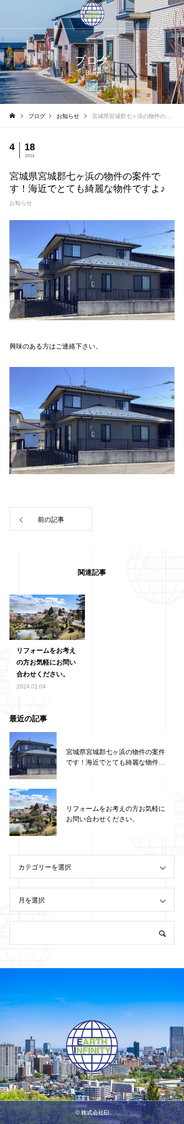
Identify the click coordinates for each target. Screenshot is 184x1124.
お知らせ (20, 203)
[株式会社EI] (92, 14)
